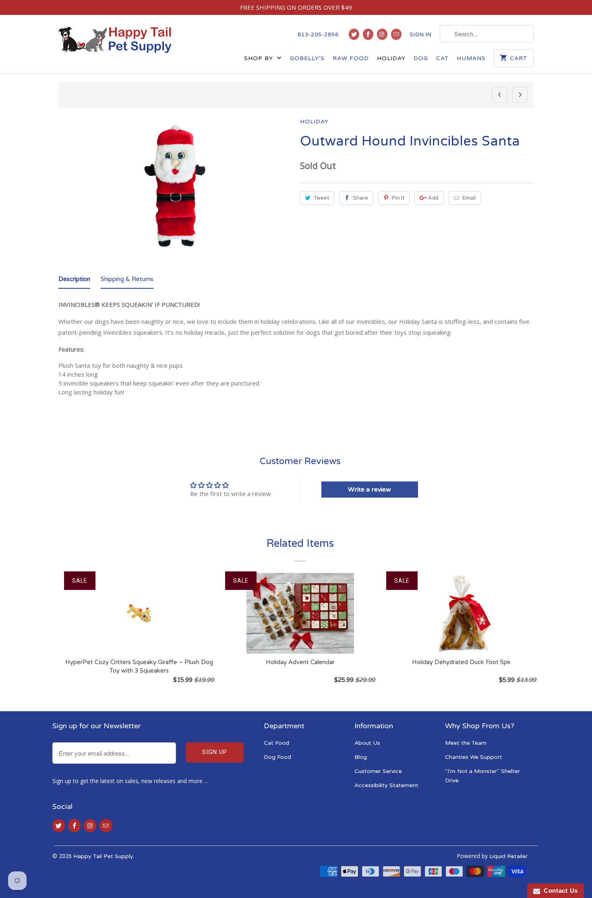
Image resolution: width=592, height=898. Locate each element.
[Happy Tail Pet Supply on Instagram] (382, 34)
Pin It (398, 198)
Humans (471, 58)
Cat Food (276, 743)
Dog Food (277, 757)
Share (360, 198)
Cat (442, 58)
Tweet (321, 198)
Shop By (259, 58)
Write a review (369, 489)
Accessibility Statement (386, 785)
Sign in (421, 34)
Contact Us (559, 890)
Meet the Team (465, 743)
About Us (367, 743)
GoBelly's (307, 58)
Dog (421, 58)
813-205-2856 (318, 34)
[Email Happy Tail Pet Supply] (396, 34)
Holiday (391, 58)
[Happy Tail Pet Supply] (114, 40)
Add (433, 198)
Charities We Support (473, 757)
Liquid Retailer (508, 856)
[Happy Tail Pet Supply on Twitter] (354, 34)
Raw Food (351, 58)
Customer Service (378, 771)
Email (469, 198)
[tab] (74, 281)
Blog (360, 757)
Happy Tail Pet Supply (103, 856)
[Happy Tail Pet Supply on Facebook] (368, 34)
